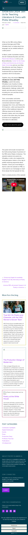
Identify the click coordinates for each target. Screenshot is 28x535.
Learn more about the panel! (12, 125)
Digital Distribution (7, 430)
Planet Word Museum (8, 59)
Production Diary (7, 436)
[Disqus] (14, 212)
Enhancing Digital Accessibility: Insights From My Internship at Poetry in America (13, 280)
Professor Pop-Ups (7, 438)
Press (3, 434)
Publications (5, 441)
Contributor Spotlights (8, 428)
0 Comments (16, 22)
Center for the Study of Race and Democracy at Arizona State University (13, 63)
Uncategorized (6, 443)
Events (4, 432)
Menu (22, 2)
